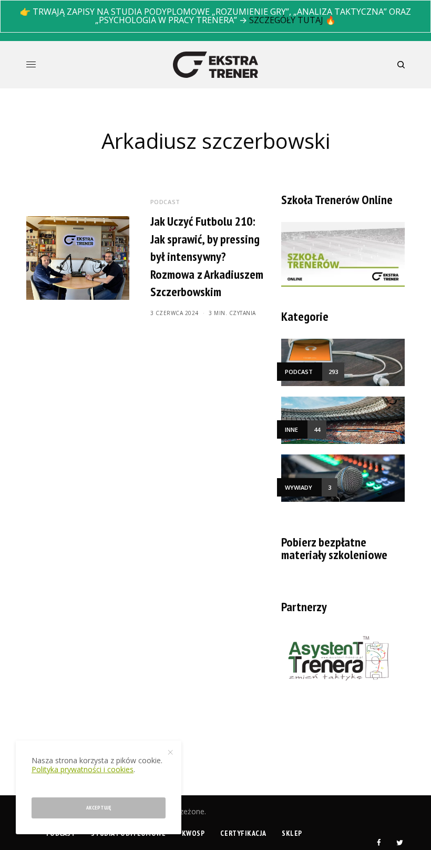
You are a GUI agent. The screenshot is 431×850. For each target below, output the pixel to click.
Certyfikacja (243, 833)
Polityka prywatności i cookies (83, 769)
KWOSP (193, 833)
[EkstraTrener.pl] (215, 65)
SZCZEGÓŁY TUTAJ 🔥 (292, 20)
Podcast (165, 202)
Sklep (292, 833)
